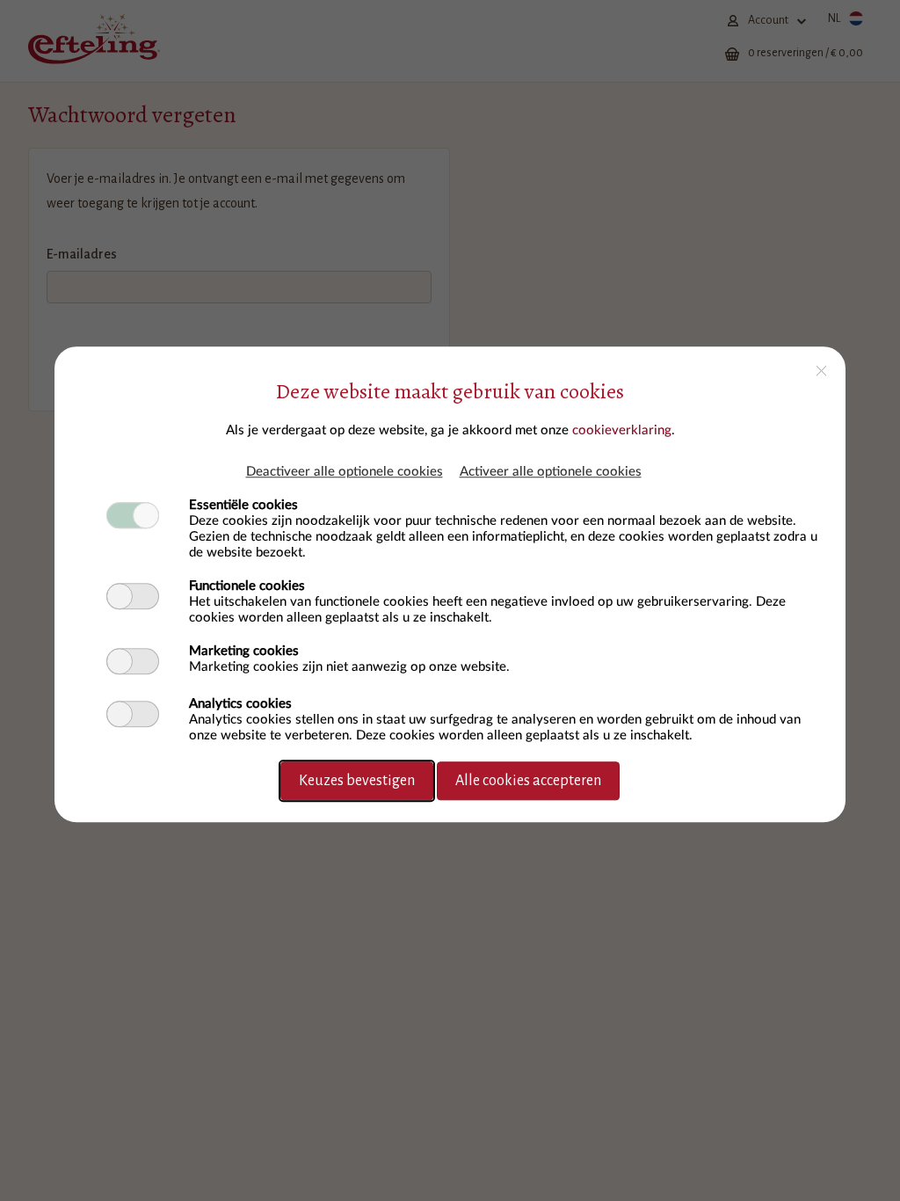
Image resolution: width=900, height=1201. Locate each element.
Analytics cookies (240, 703)
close (821, 371)
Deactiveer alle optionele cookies (344, 471)
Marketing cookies (244, 651)
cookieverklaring (621, 430)
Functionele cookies (247, 586)
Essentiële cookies (243, 505)
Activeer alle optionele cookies (551, 471)
